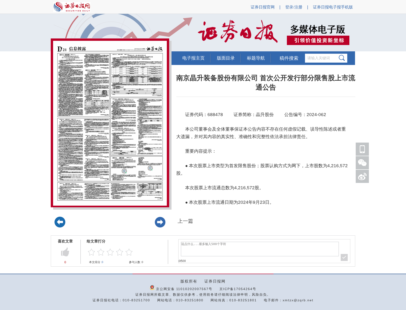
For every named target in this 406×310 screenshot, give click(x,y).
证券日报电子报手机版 (333, 7)
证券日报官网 (263, 7)
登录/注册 (293, 7)
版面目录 (226, 58)
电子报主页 (193, 58)
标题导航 (256, 58)
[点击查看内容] (79, 33)
